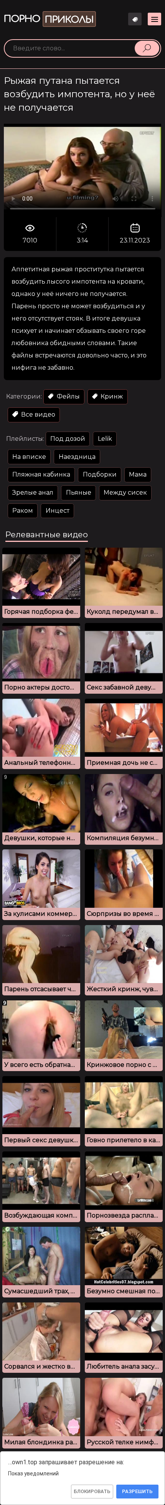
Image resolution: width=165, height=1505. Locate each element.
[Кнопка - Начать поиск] (147, 48)
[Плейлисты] (135, 19)
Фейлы (67, 396)
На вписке (29, 456)
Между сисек (125, 492)
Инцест (57, 510)
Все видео (37, 414)
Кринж (111, 396)
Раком (22, 510)
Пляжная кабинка (41, 474)
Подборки (100, 474)
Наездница (77, 456)
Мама (138, 474)
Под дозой (67, 438)
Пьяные (78, 492)
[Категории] (154, 19)
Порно (49, 19)
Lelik (105, 438)
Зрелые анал (32, 492)
